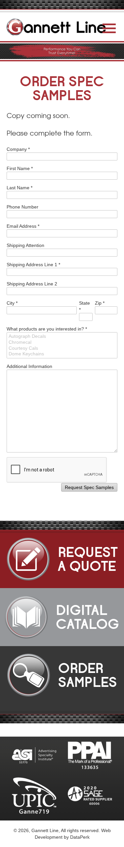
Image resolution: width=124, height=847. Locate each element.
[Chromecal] (62, 342)
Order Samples (78, 675)
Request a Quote (78, 559)
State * (84, 306)
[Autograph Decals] (62, 336)
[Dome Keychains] (62, 354)
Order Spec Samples (62, 88)
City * (12, 303)
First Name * (20, 168)
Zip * (99, 303)
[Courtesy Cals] (62, 348)
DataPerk (80, 837)
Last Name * (19, 187)
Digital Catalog (77, 617)
